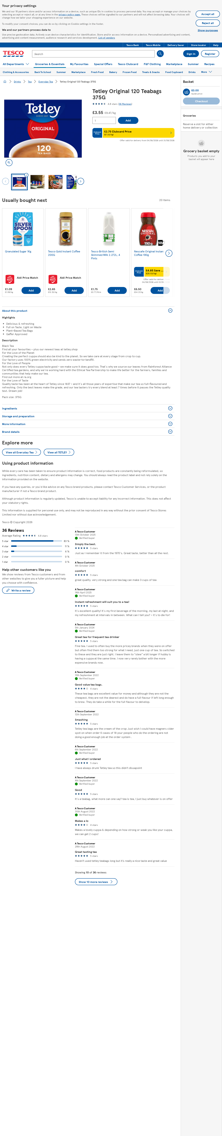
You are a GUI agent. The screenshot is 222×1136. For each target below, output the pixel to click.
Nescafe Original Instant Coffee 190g (149, 253)
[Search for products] (160, 53)
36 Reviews (125, 104)
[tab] (19, 182)
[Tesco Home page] (13, 54)
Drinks (17, 81)
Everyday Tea (46, 81)
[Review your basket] (186, 92)
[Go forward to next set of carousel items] (168, 253)
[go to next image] (80, 181)
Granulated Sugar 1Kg (18, 251)
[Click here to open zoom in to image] (9, 162)
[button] (132, 45)
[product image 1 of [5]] (43, 129)
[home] (5, 81)
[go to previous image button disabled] (5, 181)
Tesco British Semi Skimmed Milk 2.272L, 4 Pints (105, 254)
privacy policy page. (70, 14)
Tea (30, 81)
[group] (23, 253)
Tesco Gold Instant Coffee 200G (64, 253)
